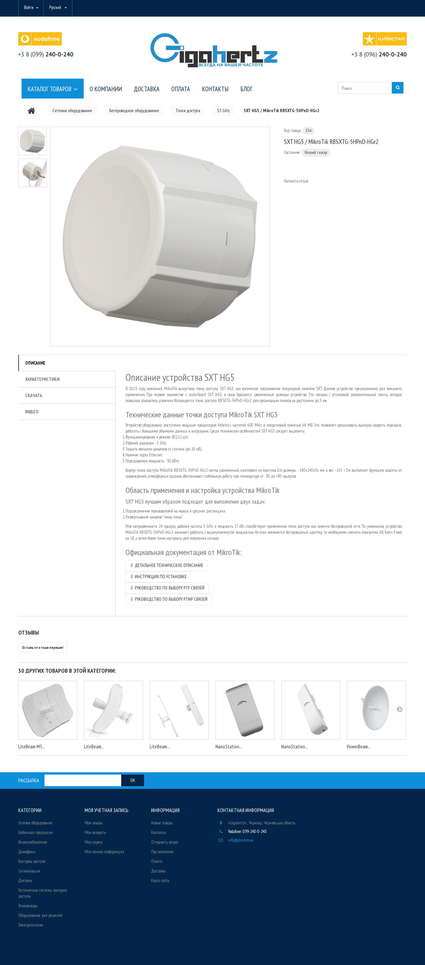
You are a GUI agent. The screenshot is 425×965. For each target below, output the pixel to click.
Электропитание (30, 925)
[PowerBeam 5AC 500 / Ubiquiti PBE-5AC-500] (376, 710)
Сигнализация (29, 871)
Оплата (156, 861)
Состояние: (292, 152)
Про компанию (162, 852)
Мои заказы (94, 823)
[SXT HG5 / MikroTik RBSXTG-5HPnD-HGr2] (160, 236)
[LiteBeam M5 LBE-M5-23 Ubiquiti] (47, 710)
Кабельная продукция (35, 832)
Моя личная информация (104, 852)
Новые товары (162, 823)
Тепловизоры (28, 906)
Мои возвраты (95, 832)
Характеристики (42, 379)
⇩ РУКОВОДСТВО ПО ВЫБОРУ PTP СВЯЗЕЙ (167, 588)
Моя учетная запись (106, 810)
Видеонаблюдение (32, 842)
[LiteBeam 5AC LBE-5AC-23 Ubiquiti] (113, 710)
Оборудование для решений (40, 915)
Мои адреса (94, 842)
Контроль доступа (31, 861)
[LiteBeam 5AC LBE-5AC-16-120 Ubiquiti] (179, 710)
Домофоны (27, 852)
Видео (32, 412)
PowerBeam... (359, 746)
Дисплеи (25, 880)
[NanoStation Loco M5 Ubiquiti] (245, 710)
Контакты (158, 832)
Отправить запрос (164, 842)
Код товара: (292, 130)
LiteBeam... (94, 746)
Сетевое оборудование (35, 823)
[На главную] (32, 110)
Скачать (33, 395)
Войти (29, 7)
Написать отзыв (296, 181)
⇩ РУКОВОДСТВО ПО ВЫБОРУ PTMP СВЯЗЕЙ (169, 599)
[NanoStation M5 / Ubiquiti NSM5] (310, 710)
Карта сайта (160, 880)
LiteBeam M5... (31, 746)
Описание (35, 363)
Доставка (158, 871)
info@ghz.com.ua (240, 840)
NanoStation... (228, 746)
